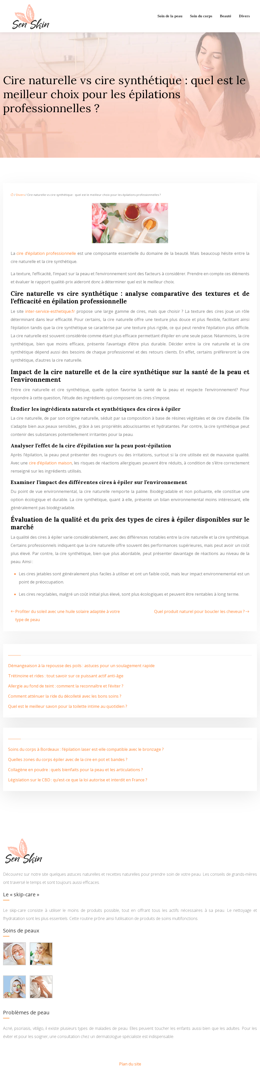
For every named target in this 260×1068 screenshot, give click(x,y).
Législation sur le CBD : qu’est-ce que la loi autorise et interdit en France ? (77, 780)
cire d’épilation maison (50, 463)
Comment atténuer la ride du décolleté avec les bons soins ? (64, 696)
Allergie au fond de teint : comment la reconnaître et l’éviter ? (65, 686)
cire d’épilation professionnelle (46, 253)
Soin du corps (201, 16)
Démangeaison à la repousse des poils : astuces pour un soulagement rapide (81, 665)
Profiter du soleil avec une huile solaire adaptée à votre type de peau (67, 615)
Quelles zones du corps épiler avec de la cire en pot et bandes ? (67, 759)
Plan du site (130, 1064)
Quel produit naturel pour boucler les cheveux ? (199, 611)
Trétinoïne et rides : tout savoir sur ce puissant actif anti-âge (65, 676)
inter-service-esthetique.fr (50, 311)
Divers (244, 16)
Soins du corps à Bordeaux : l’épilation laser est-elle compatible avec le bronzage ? (86, 749)
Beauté (225, 16)
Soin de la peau (169, 16)
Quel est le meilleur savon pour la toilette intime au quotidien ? (67, 706)
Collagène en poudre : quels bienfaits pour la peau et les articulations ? (75, 769)
